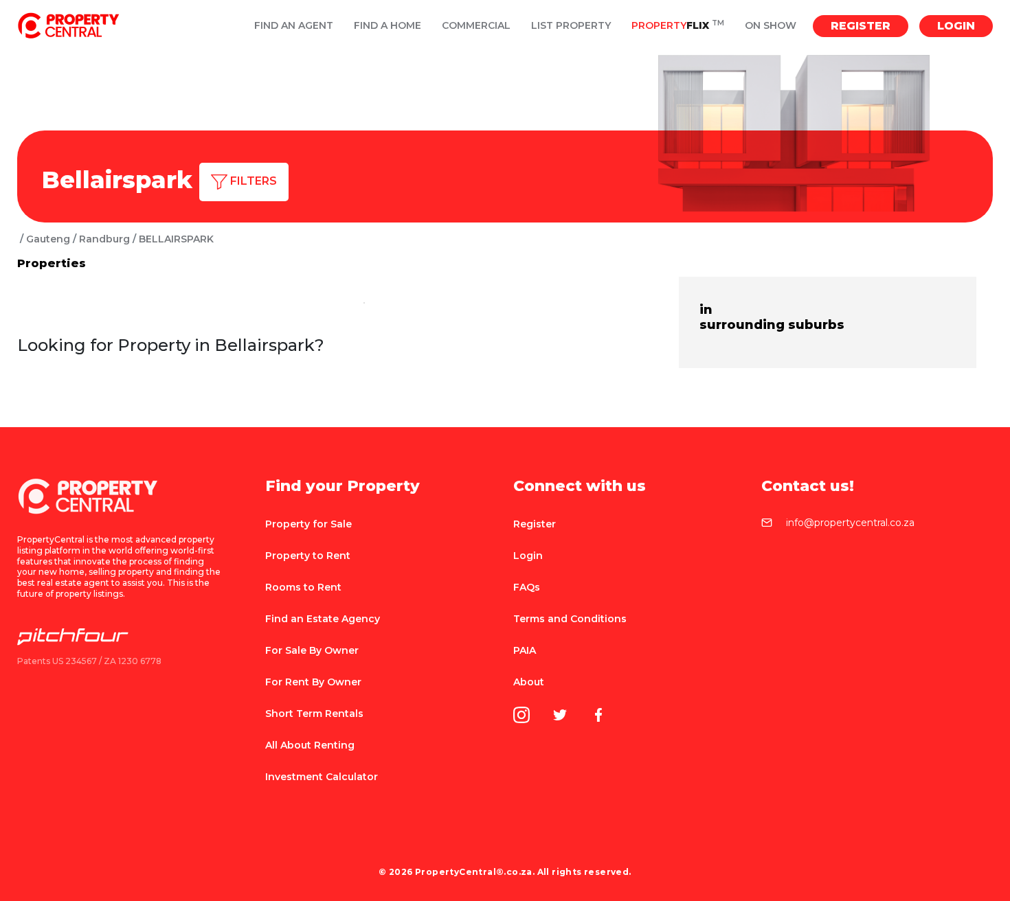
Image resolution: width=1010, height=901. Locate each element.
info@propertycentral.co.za (850, 523)
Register (860, 25)
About (528, 682)
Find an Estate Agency (322, 619)
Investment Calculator (321, 777)
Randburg (104, 239)
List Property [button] (571, 26)
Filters (252, 180)
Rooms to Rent (303, 587)
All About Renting (310, 745)
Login (956, 25)
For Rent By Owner (313, 682)
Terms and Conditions (570, 619)
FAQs (526, 587)
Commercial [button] (476, 26)
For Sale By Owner (312, 650)
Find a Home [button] (387, 26)
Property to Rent (307, 555)
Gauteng (48, 239)
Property (677, 26)
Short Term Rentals (314, 713)
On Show (770, 26)
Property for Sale (308, 524)
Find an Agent (293, 26)
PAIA (524, 650)
